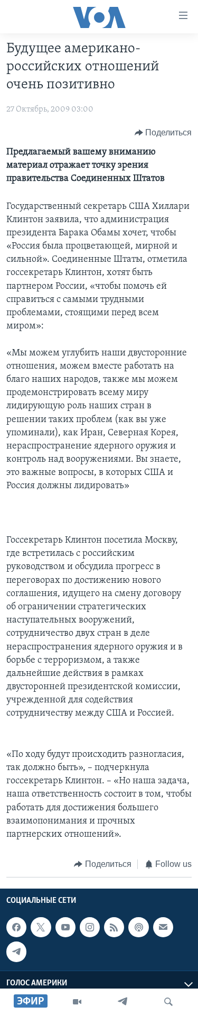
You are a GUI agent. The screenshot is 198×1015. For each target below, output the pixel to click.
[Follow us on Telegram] (16, 951)
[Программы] (77, 1002)
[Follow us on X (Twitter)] (41, 927)
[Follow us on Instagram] (90, 927)
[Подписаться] (163, 927)
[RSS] (114, 927)
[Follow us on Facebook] (16, 927)
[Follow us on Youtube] (65, 927)
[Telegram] (122, 1002)
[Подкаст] (138, 927)
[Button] (163, 133)
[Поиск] (168, 1002)
